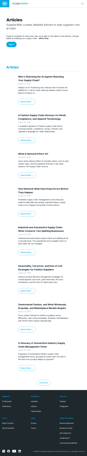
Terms (33, 428)
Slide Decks (6, 406)
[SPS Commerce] (4, 3)
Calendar (34, 401)
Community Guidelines (68, 443)
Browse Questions (67, 423)
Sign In (11, 44)
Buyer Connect (8, 423)
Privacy (33, 423)
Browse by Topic (66, 428)
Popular (63, 401)
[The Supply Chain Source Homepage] (34, 3)
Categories (64, 406)
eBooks (34, 406)
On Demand (6, 401)
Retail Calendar (8, 428)
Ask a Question (65, 433)
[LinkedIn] (19, 451)
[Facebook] (8, 451)
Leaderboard (64, 438)
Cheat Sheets (36, 411)
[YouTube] (14, 451)
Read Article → (27, 101)
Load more (43, 383)
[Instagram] (3, 451)
